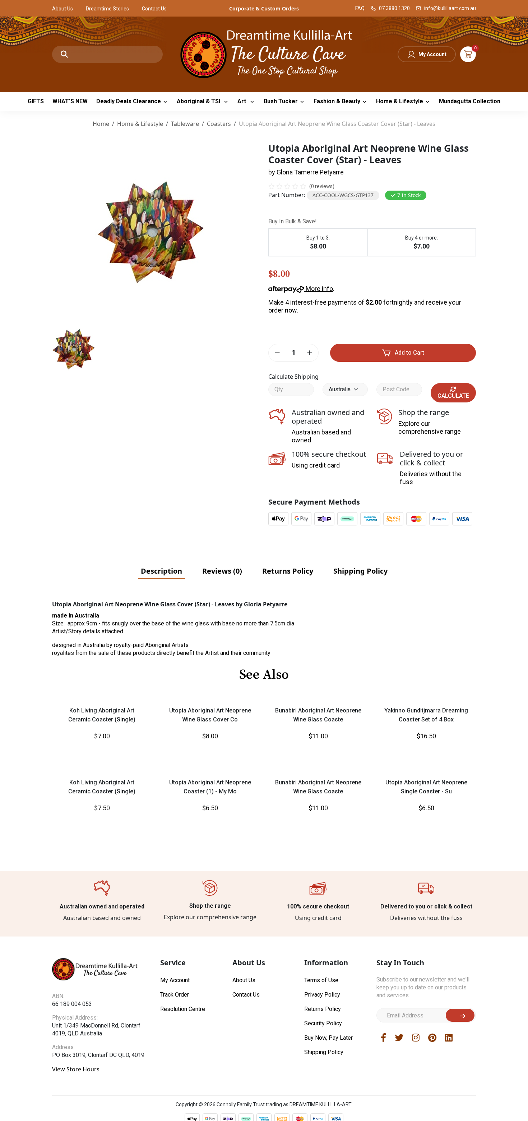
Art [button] (242, 101)
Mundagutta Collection (469, 101)
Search (64, 54)
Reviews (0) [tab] (222, 571)
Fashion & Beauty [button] (337, 101)
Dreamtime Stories (107, 9)
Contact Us (154, 9)
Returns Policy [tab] (287, 571)
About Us (62, 9)
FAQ (360, 8)
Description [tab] (161, 571)
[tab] (161, 571)
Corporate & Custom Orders (264, 8)
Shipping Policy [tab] (360, 571)
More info (318, 288)
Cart (468, 54)
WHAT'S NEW (70, 101)
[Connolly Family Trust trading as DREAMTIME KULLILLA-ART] (264, 53)
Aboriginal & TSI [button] (199, 101)
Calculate (453, 395)
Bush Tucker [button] (281, 101)
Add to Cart (409, 352)
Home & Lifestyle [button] (399, 101)
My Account (432, 54)
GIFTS (36, 101)
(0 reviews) (321, 186)
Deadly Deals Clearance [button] (128, 101)
